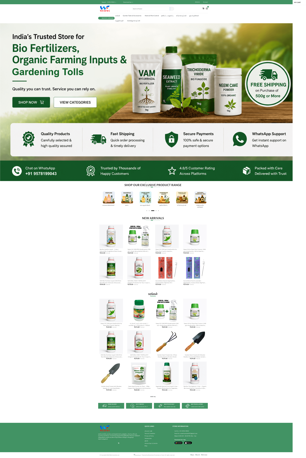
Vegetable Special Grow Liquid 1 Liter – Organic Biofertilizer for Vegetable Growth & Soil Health (167, 388)
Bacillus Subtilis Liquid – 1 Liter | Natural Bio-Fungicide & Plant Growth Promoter (111, 251)
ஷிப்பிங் (146, 441)
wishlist (197, 2)
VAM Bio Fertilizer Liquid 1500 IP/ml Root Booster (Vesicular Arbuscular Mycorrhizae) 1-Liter (110, 282)
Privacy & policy (149, 436)
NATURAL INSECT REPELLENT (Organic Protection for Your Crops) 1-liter (139, 282)
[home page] (105, 8)
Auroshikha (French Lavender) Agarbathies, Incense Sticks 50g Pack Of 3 (195, 282)
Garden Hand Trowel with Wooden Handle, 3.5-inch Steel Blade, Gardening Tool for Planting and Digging (195, 356)
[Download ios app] (188, 442)
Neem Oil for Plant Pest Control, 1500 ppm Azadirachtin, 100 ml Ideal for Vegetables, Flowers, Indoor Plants (194, 251)
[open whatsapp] (113, 443)
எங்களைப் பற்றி (148, 431)
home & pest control (152, 15)
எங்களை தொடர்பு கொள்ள (151, 443)
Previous (1, 102)
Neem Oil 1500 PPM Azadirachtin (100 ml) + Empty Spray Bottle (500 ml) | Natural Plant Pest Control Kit (139, 251)
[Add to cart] (105, 244)
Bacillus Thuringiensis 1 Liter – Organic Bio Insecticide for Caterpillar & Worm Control (195, 388)
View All (153, 396)
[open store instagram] (99, 443)
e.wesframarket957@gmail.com (188, 433)
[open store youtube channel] (103, 443)
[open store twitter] (119, 443)
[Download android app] (178, 442)
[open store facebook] (108, 443)
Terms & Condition (150, 433)
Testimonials (148, 438)
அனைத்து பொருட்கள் (133, 20)
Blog (146, 445)
